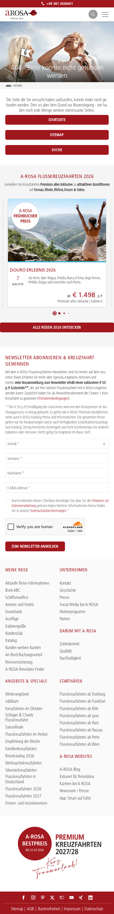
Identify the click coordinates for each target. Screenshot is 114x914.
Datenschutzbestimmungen (48, 510)
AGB (30, 908)
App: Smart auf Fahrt (75, 798)
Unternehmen (73, 569)
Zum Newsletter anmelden (35, 546)
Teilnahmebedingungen (53, 398)
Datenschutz (94, 908)
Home (17, 85)
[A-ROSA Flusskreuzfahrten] (21, 14)
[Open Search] (93, 14)
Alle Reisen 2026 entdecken (57, 327)
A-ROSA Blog (70, 769)
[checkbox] (7, 500)
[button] (55, 313)
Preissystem (63, 298)
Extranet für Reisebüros (77, 776)
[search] (93, 14)
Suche (57, 149)
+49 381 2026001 (59, 3)
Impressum (72, 908)
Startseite (57, 119)
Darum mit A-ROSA (78, 630)
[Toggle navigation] (104, 14)
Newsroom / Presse (74, 790)
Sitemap (57, 134)
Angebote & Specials (26, 681)
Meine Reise (16, 569)
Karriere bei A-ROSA (75, 783)
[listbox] (57, 444)
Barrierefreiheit (49, 908)
